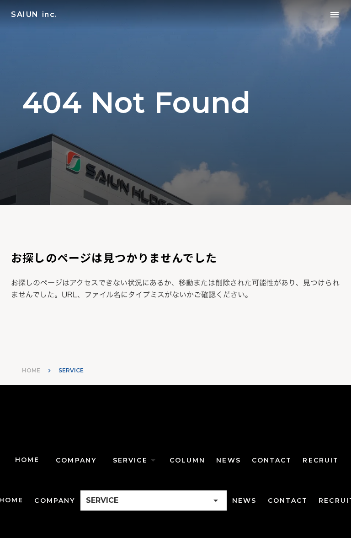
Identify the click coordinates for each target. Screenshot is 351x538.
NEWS (228, 460)
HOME (31, 370)
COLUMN (188, 460)
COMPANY (76, 460)
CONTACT (272, 460)
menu (334, 14)
